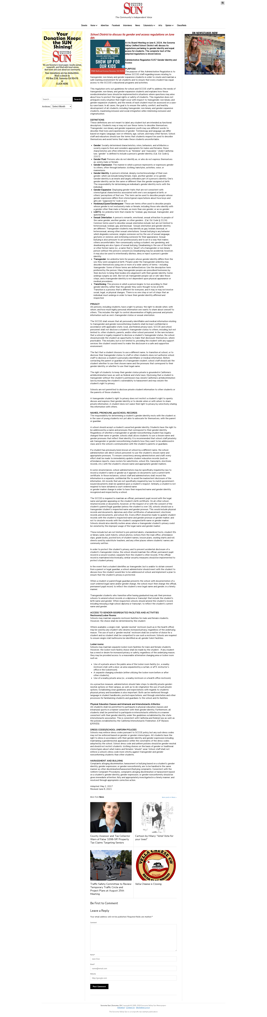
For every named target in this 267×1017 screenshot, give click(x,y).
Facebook (116, 25)
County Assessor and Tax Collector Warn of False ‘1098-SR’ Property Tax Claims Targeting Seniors (110, 839)
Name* (92, 955)
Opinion (168, 25)
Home (93, 25)
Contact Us (130, 1007)
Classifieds (181, 25)
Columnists (148, 25)
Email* (92, 964)
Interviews (127, 25)
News (137, 25)
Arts (160, 25)
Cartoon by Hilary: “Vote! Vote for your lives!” (154, 837)
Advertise (105, 25)
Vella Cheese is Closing (150, 884)
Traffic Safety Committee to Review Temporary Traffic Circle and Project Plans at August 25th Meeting (110, 889)
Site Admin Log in (143, 1007)
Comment (93, 922)
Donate (84, 25)
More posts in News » (169, 797)
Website (93, 974)
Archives (46, 106)
